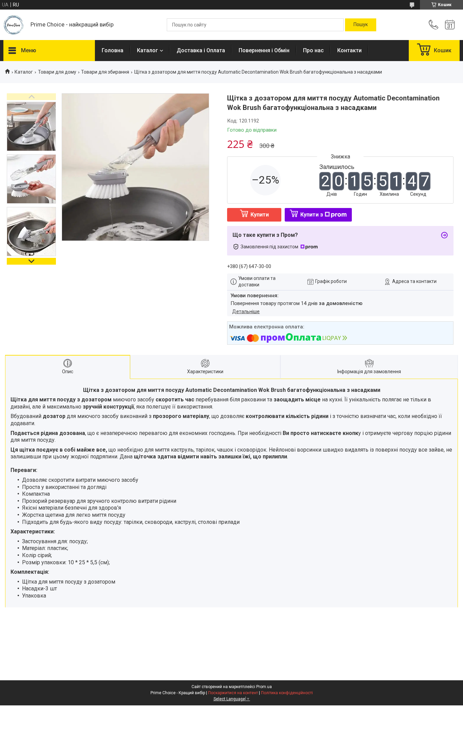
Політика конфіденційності (287, 692)
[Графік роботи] (450, 25)
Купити (259, 214)
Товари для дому (57, 72)
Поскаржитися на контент (233, 692)
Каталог (147, 50)
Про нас (313, 50)
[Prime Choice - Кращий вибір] (13, 25)
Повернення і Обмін (264, 50)
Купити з (311, 214)
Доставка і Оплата (201, 50)
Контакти (349, 50)
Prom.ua (264, 686)
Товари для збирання (105, 72)
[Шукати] (360, 24)
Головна (112, 50)
